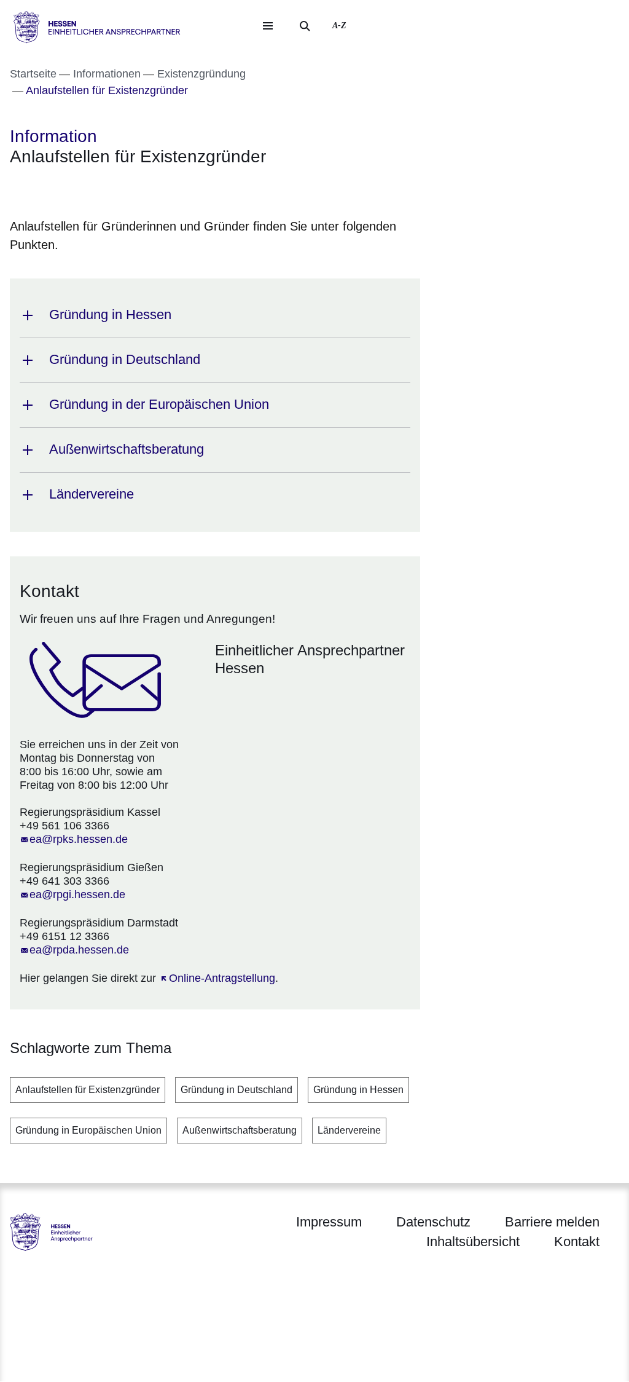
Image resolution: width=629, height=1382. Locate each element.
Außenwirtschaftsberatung (239, 1130)
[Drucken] (115, 189)
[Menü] (268, 26)
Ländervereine (349, 1130)
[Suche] (304, 26)
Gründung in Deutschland (236, 1089)
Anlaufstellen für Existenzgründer (87, 1089)
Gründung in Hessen (358, 1089)
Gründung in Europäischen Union (88, 1130)
